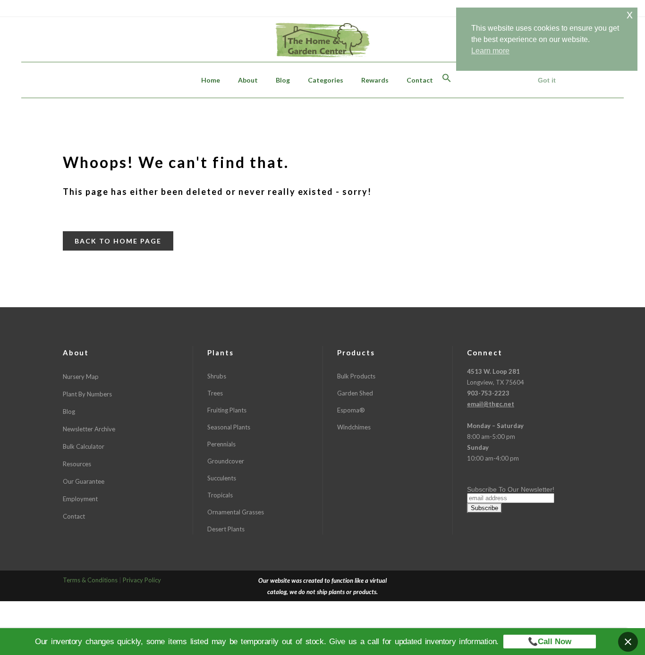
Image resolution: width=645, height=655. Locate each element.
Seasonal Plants (228, 427)
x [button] (630, 14)
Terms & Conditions (90, 580)
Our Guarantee (83, 481)
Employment (80, 499)
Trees (215, 393)
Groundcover (225, 461)
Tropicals (220, 495)
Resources (77, 464)
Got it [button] (547, 80)
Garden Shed (355, 393)
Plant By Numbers (87, 394)
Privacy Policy (142, 580)
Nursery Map (81, 376)
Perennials (221, 444)
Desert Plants (226, 529)
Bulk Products (356, 376)
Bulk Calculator (83, 446)
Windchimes (354, 427)
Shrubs (216, 376)
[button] (446, 80)
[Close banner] (628, 642)
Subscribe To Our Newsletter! (510, 489)
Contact (74, 516)
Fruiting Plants (226, 410)
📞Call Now (549, 641)
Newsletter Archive (89, 429)
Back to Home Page (118, 241)
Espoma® (351, 410)
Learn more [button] (490, 51)
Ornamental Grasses (235, 512)
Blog (69, 411)
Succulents (221, 478)
